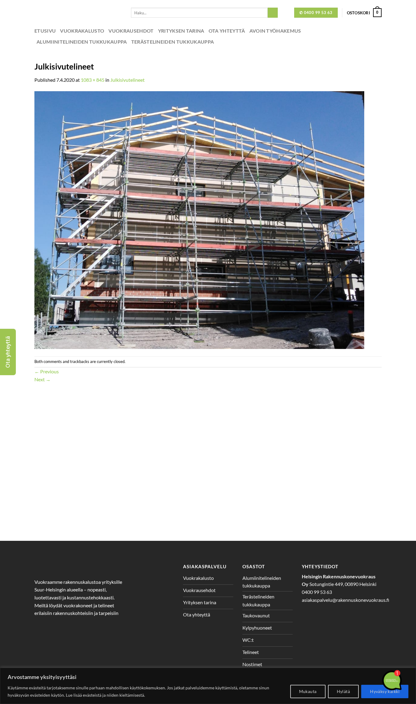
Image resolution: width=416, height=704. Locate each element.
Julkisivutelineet (127, 80)
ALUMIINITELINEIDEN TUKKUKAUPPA (82, 42)
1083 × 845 (92, 80)
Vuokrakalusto (82, 31)
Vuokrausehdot (130, 31)
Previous (46, 371)
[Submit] (273, 13)
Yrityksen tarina (181, 31)
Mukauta (308, 691)
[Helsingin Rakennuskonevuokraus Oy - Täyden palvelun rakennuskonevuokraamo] (78, 12)
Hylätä (343, 691)
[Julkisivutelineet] (199, 219)
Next (42, 379)
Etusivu (45, 31)
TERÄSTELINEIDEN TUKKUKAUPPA (172, 42)
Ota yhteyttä (227, 31)
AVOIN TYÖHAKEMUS (275, 31)
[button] (8, 352)
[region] (208, 686)
